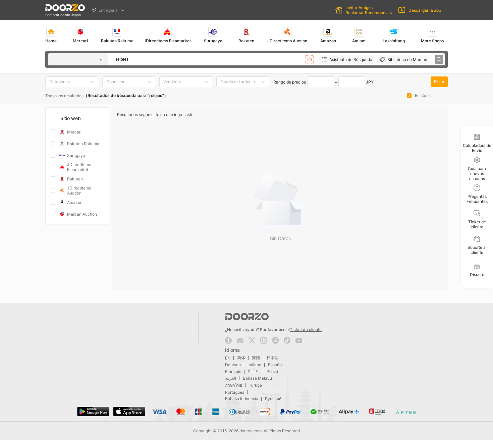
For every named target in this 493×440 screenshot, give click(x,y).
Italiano (254, 364)
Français (233, 371)
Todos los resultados (64, 95)
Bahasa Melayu (257, 378)
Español (275, 364)
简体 (241, 357)
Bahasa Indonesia (241, 398)
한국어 (254, 371)
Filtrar (439, 81)
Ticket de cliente (306, 329)
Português (234, 392)
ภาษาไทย (233, 385)
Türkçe (255, 385)
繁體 (256, 357)
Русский (273, 398)
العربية (230, 378)
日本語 (273, 357)
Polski (272, 371)
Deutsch (233, 364)
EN (227, 358)
